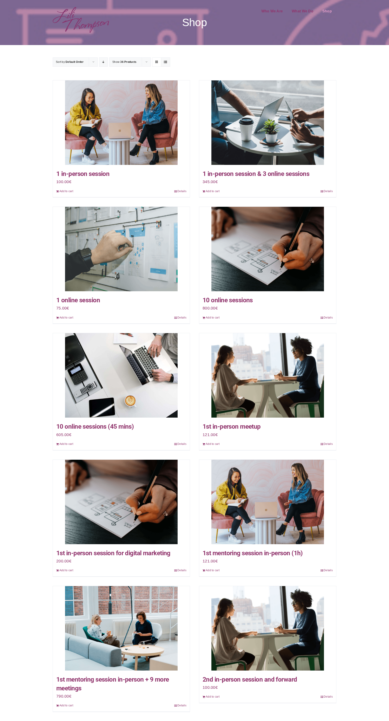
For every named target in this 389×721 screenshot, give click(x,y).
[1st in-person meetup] (267, 375)
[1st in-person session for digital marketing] (121, 502)
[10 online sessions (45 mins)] (121, 375)
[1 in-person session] (121, 122)
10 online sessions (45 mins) (95, 426)
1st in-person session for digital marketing (113, 553)
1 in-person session (82, 173)
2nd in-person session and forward (250, 679)
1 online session (78, 300)
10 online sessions (228, 300)
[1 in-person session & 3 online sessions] (267, 122)
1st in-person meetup (232, 426)
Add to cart (66, 191)
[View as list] (165, 62)
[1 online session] (121, 249)
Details (181, 191)
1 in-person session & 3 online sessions (256, 173)
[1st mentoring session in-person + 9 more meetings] (121, 628)
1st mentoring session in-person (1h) (253, 553)
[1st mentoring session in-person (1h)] (267, 502)
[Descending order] (103, 62)
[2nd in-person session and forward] (267, 628)
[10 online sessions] (267, 249)
